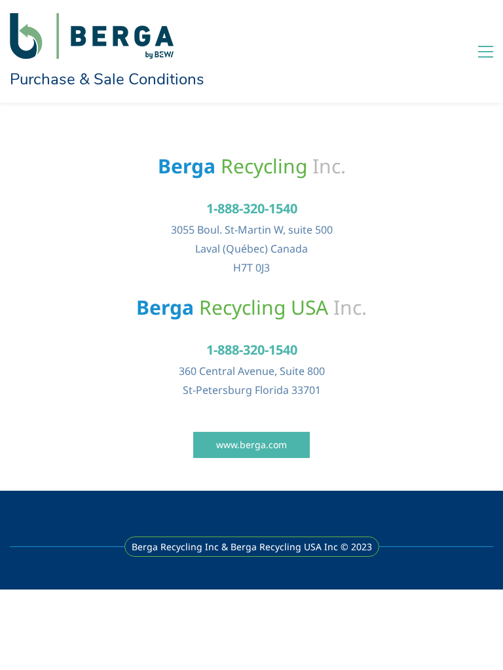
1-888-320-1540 (251, 208)
